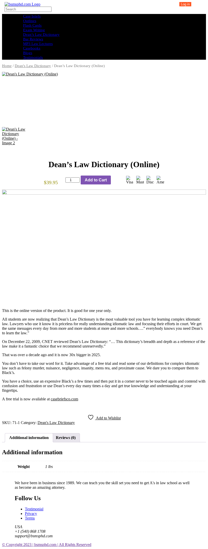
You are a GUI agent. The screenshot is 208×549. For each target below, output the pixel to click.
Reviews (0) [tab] (66, 437)
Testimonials (33, 57)
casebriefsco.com (64, 399)
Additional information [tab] (29, 437)
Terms (30, 518)
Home (7, 66)
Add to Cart (96, 180)
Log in (185, 4)
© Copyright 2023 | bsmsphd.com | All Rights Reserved (46, 544)
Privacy (31, 513)
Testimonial (34, 509)
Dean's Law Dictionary (33, 66)
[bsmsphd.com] (22, 4)
